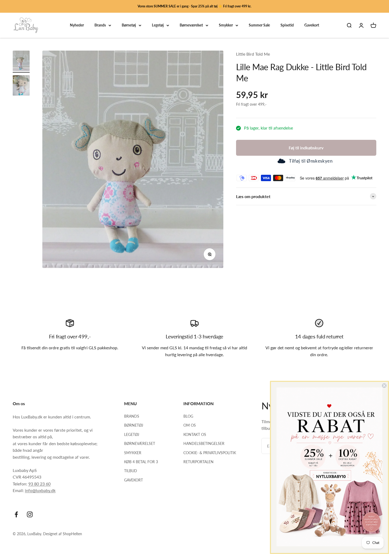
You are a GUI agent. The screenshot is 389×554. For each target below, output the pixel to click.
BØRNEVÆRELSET (139, 443)
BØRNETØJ (133, 425)
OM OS (189, 425)
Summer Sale (259, 25)
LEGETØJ (131, 434)
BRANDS (131, 416)
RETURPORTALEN (198, 461)
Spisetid (287, 25)
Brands (100, 25)
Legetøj (158, 25)
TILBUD (130, 470)
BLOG (188, 416)
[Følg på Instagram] (29, 514)
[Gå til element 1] (21, 62)
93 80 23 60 (39, 483)
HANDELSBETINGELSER (203, 443)
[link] (329, 466)
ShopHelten (72, 533)
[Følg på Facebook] (16, 514)
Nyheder (77, 25)
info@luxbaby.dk (40, 490)
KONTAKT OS (194, 434)
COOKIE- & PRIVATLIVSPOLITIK (209, 452)
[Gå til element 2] (21, 86)
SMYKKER (132, 452)
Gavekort (311, 25)
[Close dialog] (384, 385)
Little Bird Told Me (253, 53)
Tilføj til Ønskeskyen (310, 161)
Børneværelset (191, 25)
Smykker (226, 25)
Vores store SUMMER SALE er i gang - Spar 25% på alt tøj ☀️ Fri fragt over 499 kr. (194, 6)
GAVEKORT (133, 480)
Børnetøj (129, 25)
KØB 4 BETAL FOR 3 (141, 461)
